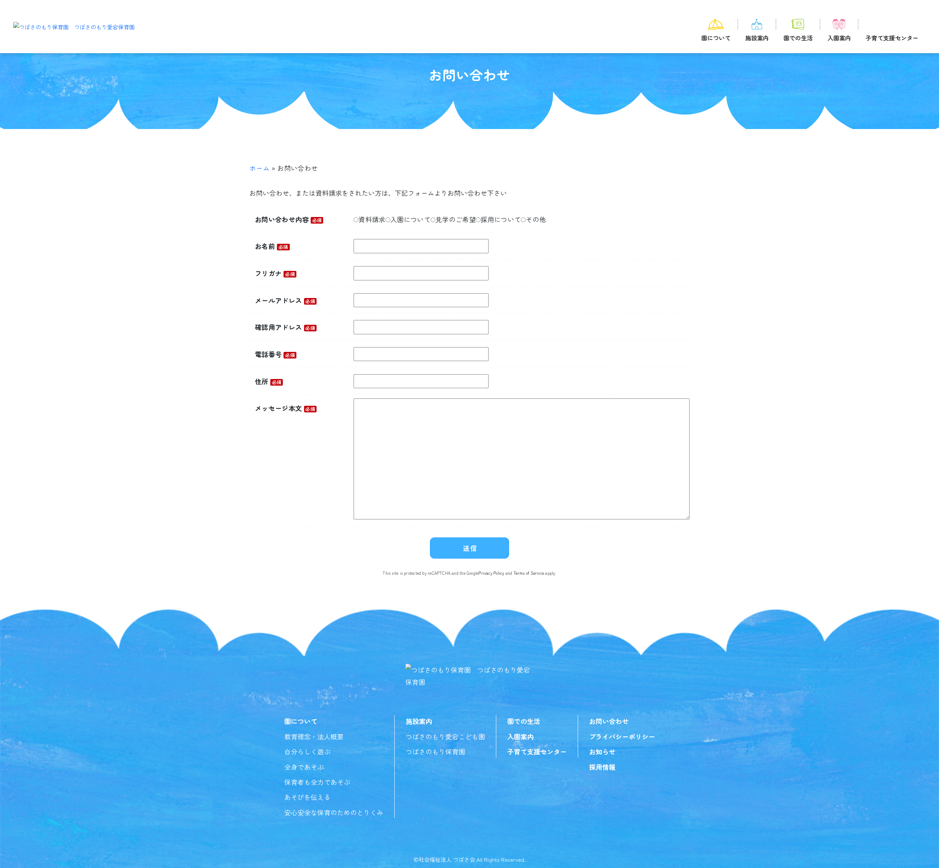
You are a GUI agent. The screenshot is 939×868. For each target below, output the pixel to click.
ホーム (259, 168)
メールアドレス (285, 300)
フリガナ (275, 273)
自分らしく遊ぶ (307, 751)
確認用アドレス (285, 327)
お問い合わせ (609, 721)
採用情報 (602, 767)
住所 (268, 381)
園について (716, 37)
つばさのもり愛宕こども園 (445, 736)
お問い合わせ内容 (288, 219)
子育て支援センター (892, 37)
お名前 (271, 246)
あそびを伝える (307, 797)
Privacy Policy (491, 573)
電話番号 (275, 354)
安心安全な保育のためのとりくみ (333, 812)
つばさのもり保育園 (435, 751)
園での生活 (798, 37)
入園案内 (839, 37)
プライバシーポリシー (622, 736)
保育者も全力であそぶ (317, 782)
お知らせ (602, 751)
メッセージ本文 (285, 408)
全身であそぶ (304, 767)
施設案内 (757, 37)
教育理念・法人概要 (314, 736)
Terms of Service (529, 573)
